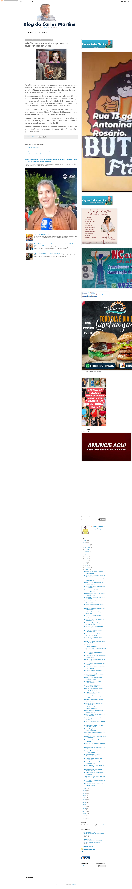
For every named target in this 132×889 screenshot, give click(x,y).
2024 (84, 788)
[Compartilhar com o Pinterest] (46, 137)
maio (86, 560)
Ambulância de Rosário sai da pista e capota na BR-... (94, 612)
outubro (87, 549)
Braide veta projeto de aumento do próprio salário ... (93, 758)
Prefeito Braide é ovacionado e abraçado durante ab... (92, 616)
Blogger (74, 884)
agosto (86, 554)
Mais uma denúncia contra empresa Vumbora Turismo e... (93, 689)
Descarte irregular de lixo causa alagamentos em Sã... (92, 729)
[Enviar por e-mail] (39, 137)
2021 (84, 795)
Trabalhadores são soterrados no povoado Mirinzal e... (93, 645)
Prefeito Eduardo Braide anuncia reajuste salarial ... (93, 653)
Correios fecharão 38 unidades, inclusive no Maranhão (92, 707)
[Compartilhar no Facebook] (44, 137)
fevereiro (87, 567)
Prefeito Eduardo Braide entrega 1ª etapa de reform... (93, 583)
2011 (84, 818)
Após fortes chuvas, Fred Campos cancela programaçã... (93, 693)
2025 (84, 543)
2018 (84, 802)
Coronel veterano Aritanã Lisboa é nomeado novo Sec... (93, 682)
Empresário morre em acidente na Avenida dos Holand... (93, 671)
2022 (84, 793)
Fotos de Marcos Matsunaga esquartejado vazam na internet (50, 253)
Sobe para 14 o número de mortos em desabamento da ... (94, 751)
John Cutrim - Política (89, 852)
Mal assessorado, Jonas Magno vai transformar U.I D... (93, 623)
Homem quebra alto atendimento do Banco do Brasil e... (93, 627)
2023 (84, 791)
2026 (84, 540)
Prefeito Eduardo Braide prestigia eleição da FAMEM (93, 678)
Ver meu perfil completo (97, 529)
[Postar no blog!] (40, 137)
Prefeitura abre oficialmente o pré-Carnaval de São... (93, 631)
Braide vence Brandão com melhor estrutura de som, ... (93, 784)
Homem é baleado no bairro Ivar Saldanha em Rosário (92, 634)
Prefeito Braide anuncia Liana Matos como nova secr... (93, 620)
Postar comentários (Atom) (36, 154)
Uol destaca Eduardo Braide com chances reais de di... (93, 755)
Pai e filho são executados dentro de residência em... (93, 700)
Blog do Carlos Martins (99, 526)
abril (86, 563)
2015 (84, 809)
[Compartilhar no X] (42, 137)
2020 (84, 797)
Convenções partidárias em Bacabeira (44, 234)
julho (86, 556)
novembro (87, 547)
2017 (84, 804)
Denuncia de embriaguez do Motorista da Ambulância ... (94, 605)
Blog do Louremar (88, 846)
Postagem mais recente (31, 151)
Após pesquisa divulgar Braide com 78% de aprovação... (93, 726)
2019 (84, 800)
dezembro (87, 545)
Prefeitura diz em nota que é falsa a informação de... (93, 572)
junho (86, 558)
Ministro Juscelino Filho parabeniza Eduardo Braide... (93, 711)
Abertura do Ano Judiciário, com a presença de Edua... (93, 638)
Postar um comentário (33, 147)
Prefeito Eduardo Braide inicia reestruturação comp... (92, 685)
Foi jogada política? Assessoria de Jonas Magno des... (93, 770)
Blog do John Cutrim (89, 849)
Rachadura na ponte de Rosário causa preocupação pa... (94, 660)
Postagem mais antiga (71, 151)
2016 (84, 806)
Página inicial (51, 151)
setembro (87, 551)
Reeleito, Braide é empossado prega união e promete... (94, 762)
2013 (84, 813)
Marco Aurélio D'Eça (89, 832)
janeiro (87, 569)
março (86, 565)
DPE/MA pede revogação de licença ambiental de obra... (93, 674)
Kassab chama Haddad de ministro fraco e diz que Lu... (93, 590)
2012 (84, 815)
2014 (84, 811)
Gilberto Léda (87, 839)
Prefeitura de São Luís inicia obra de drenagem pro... (93, 704)
